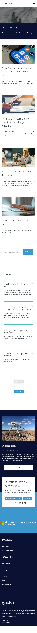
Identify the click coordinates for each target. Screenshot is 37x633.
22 (22, 386)
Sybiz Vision (5, 546)
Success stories (6, 585)
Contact (4, 577)
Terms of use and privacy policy (9, 616)
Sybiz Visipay (6, 564)
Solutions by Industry (8, 550)
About (4, 581)
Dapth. (8, 622)
